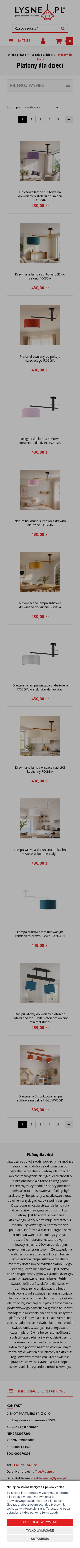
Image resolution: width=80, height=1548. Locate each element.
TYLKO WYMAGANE (40, 1530)
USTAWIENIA (40, 1538)
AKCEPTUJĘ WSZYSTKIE (40, 1522)
